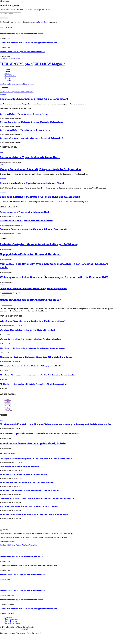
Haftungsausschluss (11, 619)
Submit (24, 629)
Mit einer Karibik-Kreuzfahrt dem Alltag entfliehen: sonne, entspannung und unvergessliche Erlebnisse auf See (55, 424)
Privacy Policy (43, 22)
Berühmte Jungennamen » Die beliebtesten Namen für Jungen (30, 490)
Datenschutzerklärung (12, 623)
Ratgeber (3, 94)
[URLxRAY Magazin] (57, 64)
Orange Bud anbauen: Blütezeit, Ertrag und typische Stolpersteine (28, 42)
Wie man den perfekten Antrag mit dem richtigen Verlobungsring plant (30, 339)
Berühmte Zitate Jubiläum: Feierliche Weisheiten (23, 474)
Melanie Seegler (7, 118)
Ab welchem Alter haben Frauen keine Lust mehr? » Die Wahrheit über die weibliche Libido (38, 375)
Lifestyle (7, 78)
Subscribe (5, 87)
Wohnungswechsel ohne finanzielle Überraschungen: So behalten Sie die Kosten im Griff (54, 277)
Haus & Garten (10, 76)
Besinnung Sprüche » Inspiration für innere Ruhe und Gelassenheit (31, 138)
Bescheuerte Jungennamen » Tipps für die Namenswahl (34, 99)
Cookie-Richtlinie (10, 621)
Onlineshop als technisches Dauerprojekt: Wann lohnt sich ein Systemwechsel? (37, 498)
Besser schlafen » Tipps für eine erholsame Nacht (21, 33)
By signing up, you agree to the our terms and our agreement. (29, 22)
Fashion (2, 295)
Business (7, 69)
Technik (7, 80)
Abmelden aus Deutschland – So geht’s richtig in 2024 (33, 443)
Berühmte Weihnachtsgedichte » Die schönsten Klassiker (27, 482)
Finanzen (7, 74)
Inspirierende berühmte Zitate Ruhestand (19, 466)
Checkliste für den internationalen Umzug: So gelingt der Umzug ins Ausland (32, 348)
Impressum (8, 617)
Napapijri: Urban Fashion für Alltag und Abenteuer (30, 254)
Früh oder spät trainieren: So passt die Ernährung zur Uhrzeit (29, 506)
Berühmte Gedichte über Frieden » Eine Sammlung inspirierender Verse (34, 514)
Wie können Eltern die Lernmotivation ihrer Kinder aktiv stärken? (33, 321)
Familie (7, 72)
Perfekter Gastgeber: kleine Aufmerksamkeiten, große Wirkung (39, 244)
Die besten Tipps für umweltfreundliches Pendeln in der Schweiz (39, 433)
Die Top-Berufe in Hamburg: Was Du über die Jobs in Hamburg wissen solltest (37, 458)
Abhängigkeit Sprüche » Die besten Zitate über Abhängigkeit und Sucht (36, 357)
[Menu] (1, 90)
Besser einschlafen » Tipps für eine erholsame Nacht (22, 52)
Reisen (2, 420)
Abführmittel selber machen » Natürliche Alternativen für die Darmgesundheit (33, 384)
